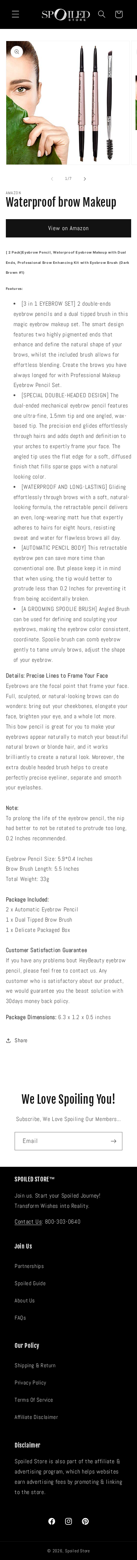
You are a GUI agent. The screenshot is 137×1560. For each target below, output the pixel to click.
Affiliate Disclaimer (36, 1417)
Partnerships (29, 1266)
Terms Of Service (34, 1400)
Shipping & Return (35, 1365)
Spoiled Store (77, 1550)
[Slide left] (52, 179)
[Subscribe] (113, 1141)
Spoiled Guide (30, 1283)
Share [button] (21, 1040)
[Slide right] (85, 179)
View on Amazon (68, 228)
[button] (15, 14)
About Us (25, 1300)
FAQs (20, 1317)
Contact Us (28, 1221)
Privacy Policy (30, 1382)
